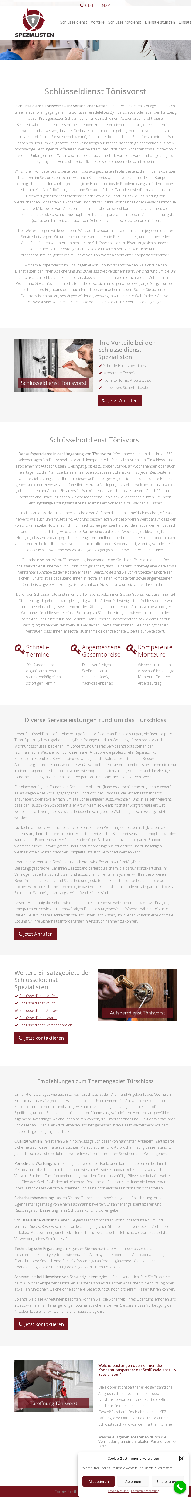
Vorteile (98, 22)
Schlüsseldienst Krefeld (38, 995)
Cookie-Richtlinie (118, 1491)
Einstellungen (168, 1481)
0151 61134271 (98, 5)
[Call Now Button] (180, 1487)
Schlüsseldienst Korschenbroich (45, 1025)
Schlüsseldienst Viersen (38, 1010)
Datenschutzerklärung (145, 1491)
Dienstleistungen (160, 22)
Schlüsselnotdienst (124, 22)
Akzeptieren (99, 1481)
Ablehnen (133, 1481)
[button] (181, 1458)
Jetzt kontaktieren (43, 1038)
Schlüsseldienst (73, 22)
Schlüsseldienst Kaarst (38, 1017)
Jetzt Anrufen (122, 400)
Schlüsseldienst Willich (37, 1003)
